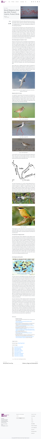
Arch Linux (32, 429)
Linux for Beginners (34, 427)
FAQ (25, 1)
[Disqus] (20, 377)
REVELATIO (32, 433)
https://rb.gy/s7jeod (21, 343)
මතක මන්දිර (33, 423)
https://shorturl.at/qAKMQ (18, 355)
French (32, 421)
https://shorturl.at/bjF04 (18, 350)
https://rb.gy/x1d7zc (17, 348)
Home (9, 1)
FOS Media (12, 1)
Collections (17, 1)
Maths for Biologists (34, 425)
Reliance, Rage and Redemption (30, 363)
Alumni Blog (22, 1)
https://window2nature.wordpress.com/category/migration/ (24, 332)
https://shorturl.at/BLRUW (18, 353)
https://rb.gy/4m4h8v (18, 349)
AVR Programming (33, 431)
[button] (39, 1)
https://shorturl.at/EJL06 (18, 354)
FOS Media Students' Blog (20, 437)
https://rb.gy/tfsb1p (17, 352)
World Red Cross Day (8, 363)
